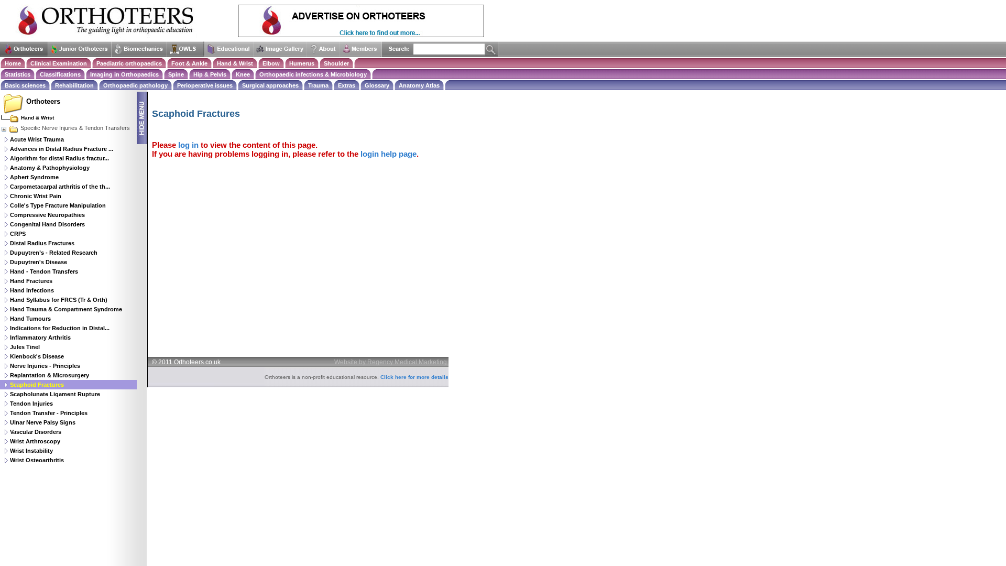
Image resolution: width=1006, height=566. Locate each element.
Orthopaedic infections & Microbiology (313, 74)
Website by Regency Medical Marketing (390, 362)
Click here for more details (414, 377)
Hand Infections (32, 290)
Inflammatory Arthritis (40, 337)
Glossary (377, 85)
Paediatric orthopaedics (129, 63)
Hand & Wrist (235, 63)
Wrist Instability (31, 451)
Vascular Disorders (35, 432)
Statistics (17, 74)
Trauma (318, 85)
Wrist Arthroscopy (35, 441)
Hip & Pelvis (209, 74)
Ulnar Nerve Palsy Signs (42, 422)
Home (13, 63)
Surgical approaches (270, 85)
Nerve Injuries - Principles (45, 366)
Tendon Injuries (31, 403)
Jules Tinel (25, 347)
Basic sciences (25, 85)
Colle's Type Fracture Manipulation (58, 205)
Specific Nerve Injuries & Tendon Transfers (75, 128)
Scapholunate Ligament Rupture (55, 394)
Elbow (271, 63)
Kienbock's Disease (37, 356)
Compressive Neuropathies (47, 215)
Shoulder (336, 63)
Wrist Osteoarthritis (37, 460)
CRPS (18, 234)
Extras (346, 85)
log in (188, 144)
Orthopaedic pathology (135, 85)
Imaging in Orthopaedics (124, 74)
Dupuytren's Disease (38, 262)
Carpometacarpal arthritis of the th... (60, 186)
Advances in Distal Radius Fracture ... (61, 149)
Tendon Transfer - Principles (49, 413)
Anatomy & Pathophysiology (50, 168)
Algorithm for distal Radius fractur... (59, 158)
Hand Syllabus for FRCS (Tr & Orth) (58, 300)
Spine (176, 74)
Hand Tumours (30, 318)
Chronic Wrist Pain (35, 196)
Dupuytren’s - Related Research (53, 252)
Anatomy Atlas (419, 85)
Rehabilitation (74, 85)
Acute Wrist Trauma (37, 139)
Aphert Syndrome (34, 177)
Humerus (301, 63)
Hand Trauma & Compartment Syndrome (66, 309)
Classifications (60, 74)
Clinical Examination (58, 63)
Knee (243, 74)
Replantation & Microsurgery (49, 375)
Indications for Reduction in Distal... (60, 328)
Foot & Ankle (189, 63)
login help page (388, 153)
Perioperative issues (205, 85)
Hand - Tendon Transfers (44, 271)
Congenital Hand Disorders (47, 224)
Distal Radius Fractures (42, 243)
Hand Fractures (31, 281)
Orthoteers (43, 101)
